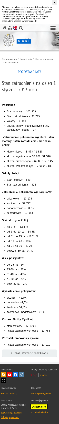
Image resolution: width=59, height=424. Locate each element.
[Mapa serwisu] (10, 28)
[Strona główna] (4, 28)
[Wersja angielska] (15, 28)
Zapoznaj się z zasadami (11, 412)
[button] (53, 28)
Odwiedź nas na (9, 374)
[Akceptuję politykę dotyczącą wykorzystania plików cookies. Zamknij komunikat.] (54, 2)
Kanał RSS (3, 374)
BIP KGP (43, 375)
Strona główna (9, 59)
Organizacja (26, 59)
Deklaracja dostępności (40, 393)
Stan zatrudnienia (44, 59)
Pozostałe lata (12, 62)
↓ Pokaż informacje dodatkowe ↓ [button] (29, 353)
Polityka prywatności (10, 417)
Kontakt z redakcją (9, 393)
